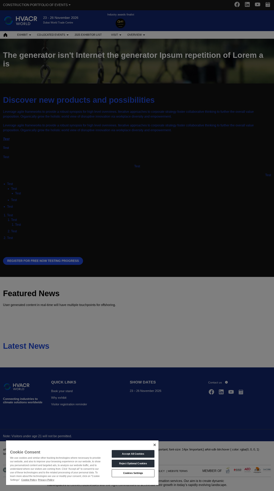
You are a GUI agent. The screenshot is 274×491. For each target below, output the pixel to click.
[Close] (154, 445)
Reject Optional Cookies (133, 463)
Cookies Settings (133, 473)
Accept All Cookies (133, 453)
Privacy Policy (46, 480)
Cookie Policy (29, 480)
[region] (82, 462)
